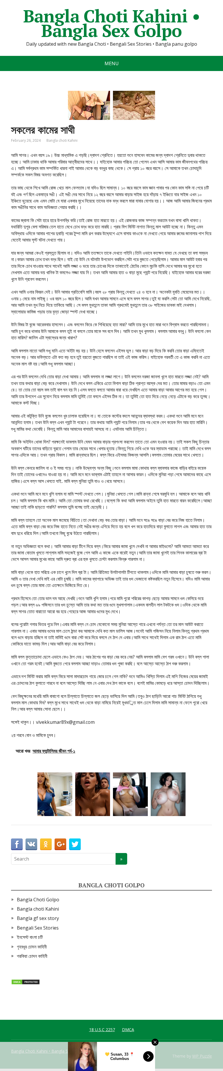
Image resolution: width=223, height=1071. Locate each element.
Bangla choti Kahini (62, 140)
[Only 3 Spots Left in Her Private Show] (130, 794)
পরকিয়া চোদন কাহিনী (32, 956)
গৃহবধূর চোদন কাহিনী (32, 947)
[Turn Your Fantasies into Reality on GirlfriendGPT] (168, 794)
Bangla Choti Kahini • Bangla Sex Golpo (111, 23)
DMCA (128, 1029)
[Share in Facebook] (17, 844)
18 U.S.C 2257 (102, 1029)
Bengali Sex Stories (38, 928)
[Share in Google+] (60, 844)
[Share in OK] (46, 844)
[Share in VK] (31, 844)
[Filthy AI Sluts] (54, 794)
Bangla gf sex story (38, 918)
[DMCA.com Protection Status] (25, 981)
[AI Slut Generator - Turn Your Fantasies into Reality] (92, 794)
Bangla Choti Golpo (38, 899)
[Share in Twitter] (75, 844)
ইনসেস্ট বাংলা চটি (30, 937)
